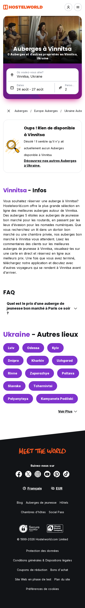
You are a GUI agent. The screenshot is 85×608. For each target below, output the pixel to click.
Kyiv (55, 348)
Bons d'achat (59, 569)
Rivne (12, 373)
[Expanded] (8, 111)
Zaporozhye (39, 373)
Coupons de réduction (32, 569)
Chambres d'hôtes (33, 512)
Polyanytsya (18, 399)
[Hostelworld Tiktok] (66, 474)
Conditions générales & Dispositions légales (42, 560)
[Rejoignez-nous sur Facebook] (19, 474)
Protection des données (42, 550)
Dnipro (13, 361)
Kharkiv (37, 361)
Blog (20, 502)
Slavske (14, 386)
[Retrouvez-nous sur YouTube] (47, 474)
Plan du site (62, 579)
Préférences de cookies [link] (42, 589)
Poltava (68, 373)
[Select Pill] (68, 7)
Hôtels (64, 502)
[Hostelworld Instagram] (38, 474)
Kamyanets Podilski (57, 399)
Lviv (11, 348)
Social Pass (56, 512)
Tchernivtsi (42, 386)
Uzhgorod (65, 361)
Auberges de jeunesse (41, 502)
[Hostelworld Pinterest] (57, 474)
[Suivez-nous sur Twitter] (28, 474)
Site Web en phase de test (33, 579)
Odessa (33, 348)
